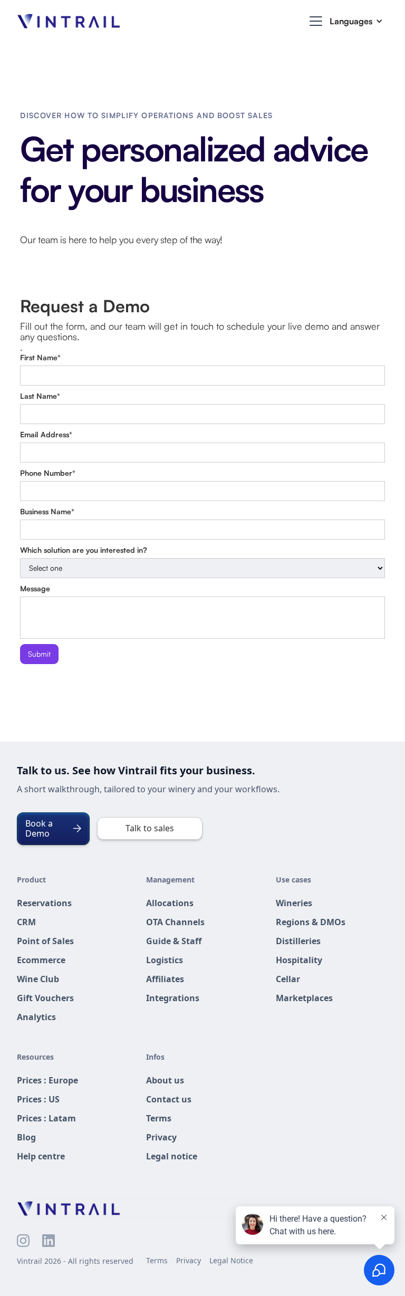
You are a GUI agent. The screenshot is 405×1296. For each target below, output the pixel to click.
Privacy (188, 1260)
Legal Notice (231, 1260)
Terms (157, 1260)
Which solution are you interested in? (83, 549)
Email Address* (46, 434)
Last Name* (40, 395)
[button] (313, 21)
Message (35, 588)
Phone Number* (47, 472)
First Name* (40, 357)
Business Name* (47, 511)
